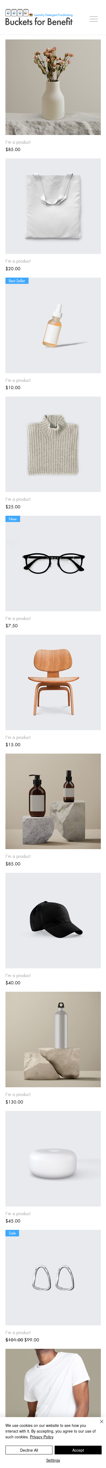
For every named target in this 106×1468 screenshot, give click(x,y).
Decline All (29, 1450)
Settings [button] (53, 1460)
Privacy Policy (42, 1436)
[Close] (98, 1424)
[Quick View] (53, 87)
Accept (78, 1450)
